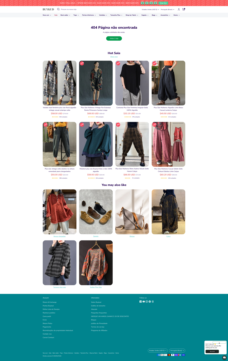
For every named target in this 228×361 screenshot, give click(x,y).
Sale (55, 15)
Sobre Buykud (96, 302)
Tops (75, 15)
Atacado (94, 309)
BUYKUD (58, 356)
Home (175, 15)
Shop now (114, 57)
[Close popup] (219, 342)
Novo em (46, 15)
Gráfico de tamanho (98, 306)
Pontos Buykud (48, 306)
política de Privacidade (99, 323)
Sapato (144, 15)
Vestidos (102, 15)
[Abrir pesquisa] (58, 9)
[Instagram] (147, 301)
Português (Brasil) (166, 10)
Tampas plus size (59, 287)
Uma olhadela (60, 102)
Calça (168, 236)
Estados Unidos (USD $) (149, 10)
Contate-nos (47, 334)
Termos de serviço (97, 327)
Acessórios (165, 15)
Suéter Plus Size (96, 287)
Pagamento (47, 327)
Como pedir (47, 316)
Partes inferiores (88, 15)
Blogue (93, 320)
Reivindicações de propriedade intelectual (58, 330)
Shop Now (163, 3)
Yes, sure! (212, 351)
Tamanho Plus (115, 15)
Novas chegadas (60, 236)
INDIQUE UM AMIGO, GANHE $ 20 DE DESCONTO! (110, 316)
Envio (45, 320)
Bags (154, 15)
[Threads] (153, 301)
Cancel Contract (48, 337)
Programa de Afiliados (99, 330)
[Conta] (179, 9)
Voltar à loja (114, 38)
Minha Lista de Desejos (51, 309)
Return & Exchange (50, 302)
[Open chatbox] (224, 357)
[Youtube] (144, 301)
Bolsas (132, 236)
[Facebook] (141, 301)
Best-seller (65, 15)
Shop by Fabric (131, 15)
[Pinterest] (150, 301)
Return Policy (47, 323)
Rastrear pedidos (49, 313)
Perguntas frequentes (99, 313)
